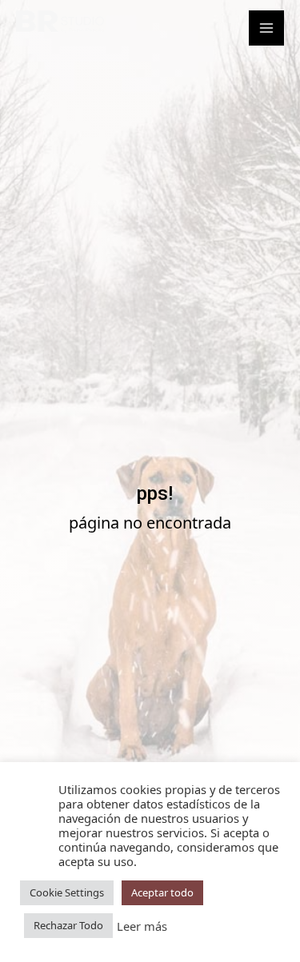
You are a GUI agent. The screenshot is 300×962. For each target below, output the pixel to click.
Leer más (142, 926)
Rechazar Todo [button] (68, 925)
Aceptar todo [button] (162, 892)
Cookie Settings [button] (67, 892)
